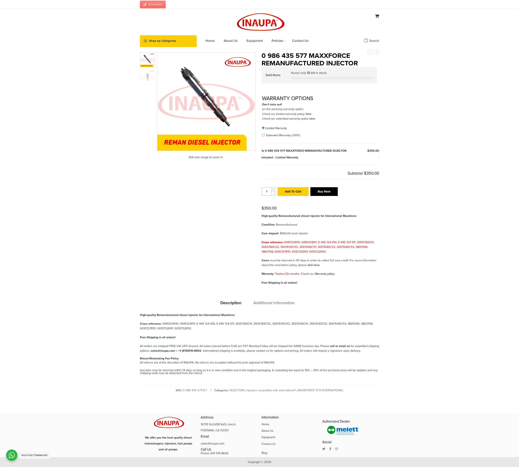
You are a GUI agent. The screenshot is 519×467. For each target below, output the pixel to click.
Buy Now (324, 191)
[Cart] (377, 16)
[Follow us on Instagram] (336, 449)
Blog (264, 453)
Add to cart (293, 191)
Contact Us (269, 444)
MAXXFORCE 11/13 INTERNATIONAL (320, 390)
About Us (267, 430)
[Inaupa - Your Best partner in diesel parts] (259, 21)
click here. (313, 265)
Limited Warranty (276, 128)
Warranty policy (325, 274)
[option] (147, 59)
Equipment (268, 437)
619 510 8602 (155, 4)
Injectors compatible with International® (271, 390)
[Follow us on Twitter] (323, 449)
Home (265, 424)
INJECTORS (237, 390)
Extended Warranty (283, 135)
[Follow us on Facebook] (330, 449)
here (308, 114)
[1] (147, 59)
